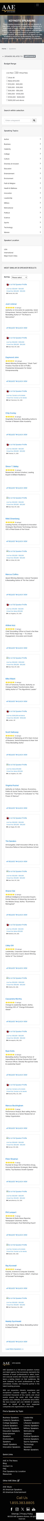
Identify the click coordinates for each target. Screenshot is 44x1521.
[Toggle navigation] (37, 5)
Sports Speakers (31, 1441)
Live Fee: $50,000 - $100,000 (15, 342)
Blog (5, 1463)
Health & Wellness (10, 188)
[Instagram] (17, 1511)
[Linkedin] (28, 1511)
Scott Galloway (12, 732)
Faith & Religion (9, 183)
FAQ (4, 1469)
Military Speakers (31, 1428)
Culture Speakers (10, 1425)
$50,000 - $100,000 (16, 94)
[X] (23, 1511)
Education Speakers (11, 1431)
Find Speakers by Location (14, 1471)
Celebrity (7, 149)
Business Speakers (11, 1417)
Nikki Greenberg (12, 519)
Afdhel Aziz (10, 625)
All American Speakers (12, 1489)
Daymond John (12, 357)
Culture (6, 159)
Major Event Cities (10, 256)
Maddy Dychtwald (13, 1321)
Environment (8, 178)
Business (7, 144)
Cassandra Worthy (14, 999)
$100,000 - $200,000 (16, 97)
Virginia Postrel (12, 785)
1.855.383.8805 (22, 1503)
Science (7, 218)
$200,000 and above (16, 100)
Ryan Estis (10, 1051)
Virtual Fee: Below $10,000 (14, 611)
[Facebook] (12, 1511)
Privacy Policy (26, 1514)
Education (7, 169)
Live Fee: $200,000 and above (15, 715)
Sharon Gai (10, 891)
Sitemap (15, 1514)
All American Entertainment (14, 1492)
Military (6, 203)
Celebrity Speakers (11, 1420)
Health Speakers (10, 1444)
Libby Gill (10, 945)
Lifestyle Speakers (31, 1423)
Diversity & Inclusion (11, 164)
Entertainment (9, 173)
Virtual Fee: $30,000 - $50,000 (15, 344)
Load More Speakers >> (15, 1349)
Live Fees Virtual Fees (17, 73)
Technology (8, 227)
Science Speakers (31, 1439)
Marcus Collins (12, 574)
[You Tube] (33, 1511)
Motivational (8, 208)
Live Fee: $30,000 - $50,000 (15, 288)
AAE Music (7, 1487)
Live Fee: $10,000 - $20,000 (14, 609)
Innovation (8, 193)
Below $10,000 (13, 81)
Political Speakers (31, 1436)
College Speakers (10, 1423)
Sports (6, 222)
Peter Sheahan (12, 1159)
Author (6, 139)
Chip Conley (11, 413)
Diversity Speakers (11, 1428)
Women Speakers (31, 1449)
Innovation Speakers (11, 1447)
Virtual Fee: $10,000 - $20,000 (15, 451)
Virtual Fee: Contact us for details (16, 398)
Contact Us (8, 1466)
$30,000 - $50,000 (15, 90)
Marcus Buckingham (14, 1105)
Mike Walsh (10, 679)
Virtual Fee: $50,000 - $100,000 (16, 718)
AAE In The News (10, 1461)
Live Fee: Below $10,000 (13, 769)
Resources (7, 1474)
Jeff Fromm (29, 56)
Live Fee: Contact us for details (15, 395)
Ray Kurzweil (11, 1265)
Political (7, 213)
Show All (11, 78)
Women (6, 232)
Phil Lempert (11, 1212)
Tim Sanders (11, 841)
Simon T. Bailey (12, 466)
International (8, 253)
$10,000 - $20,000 (15, 84)
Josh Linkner (11, 304)
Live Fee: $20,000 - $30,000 (15, 502)
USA (5, 249)
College (7, 154)
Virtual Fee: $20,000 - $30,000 (15, 291)
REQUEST (12, 328)
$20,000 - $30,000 (15, 87)
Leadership (8, 198)
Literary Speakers (31, 1425)
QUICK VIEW (22, 328)
